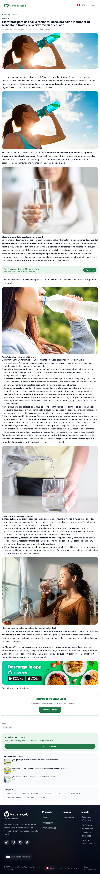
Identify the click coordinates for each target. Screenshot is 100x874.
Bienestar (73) (10, 793)
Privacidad (75, 868)
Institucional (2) (62, 793)
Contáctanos (68, 817)
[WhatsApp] (6, 842)
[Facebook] (20, 842)
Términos (62, 868)
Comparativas (49, 828)
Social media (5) (44, 797)
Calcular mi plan (50, 746)
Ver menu (90, 270)
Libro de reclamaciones (88, 842)
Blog (8, 15)
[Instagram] (13, 842)
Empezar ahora (50, 709)
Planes (46, 817)
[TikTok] (27, 842)
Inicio (4, 15)
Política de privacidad (86, 834)
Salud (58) (30, 797)
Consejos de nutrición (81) (29, 793)
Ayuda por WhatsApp (86, 819)
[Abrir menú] (93, 5)
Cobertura (48, 823)
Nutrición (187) (76, 793)
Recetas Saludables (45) (14, 797)
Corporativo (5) (47, 793)
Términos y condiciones (87, 826)
